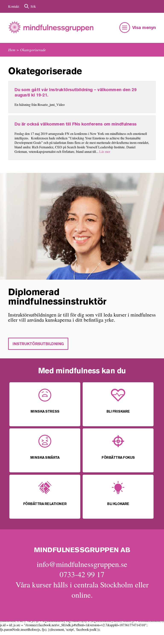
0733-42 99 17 (82, 574)
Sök (33, 6)
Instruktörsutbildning (38, 344)
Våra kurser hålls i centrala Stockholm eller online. (82, 589)
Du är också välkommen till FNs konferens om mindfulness (76, 124)
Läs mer (104, 151)
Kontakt (13, 6)
